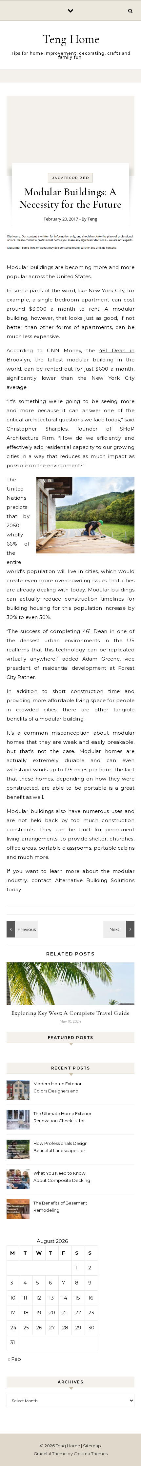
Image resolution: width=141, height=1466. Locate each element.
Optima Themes (91, 1453)
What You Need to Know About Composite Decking (61, 1176)
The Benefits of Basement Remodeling (60, 1206)
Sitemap (92, 1445)
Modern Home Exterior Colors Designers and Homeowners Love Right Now (59, 1088)
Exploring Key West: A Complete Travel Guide (70, 1012)
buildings (122, 590)
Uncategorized (70, 178)
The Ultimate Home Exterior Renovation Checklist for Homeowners (62, 1118)
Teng (92, 219)
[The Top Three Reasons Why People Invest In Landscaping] (119, 929)
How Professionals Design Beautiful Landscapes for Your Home (60, 1148)
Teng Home (70, 39)
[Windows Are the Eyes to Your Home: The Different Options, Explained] (21, 929)
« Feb (14, 1359)
